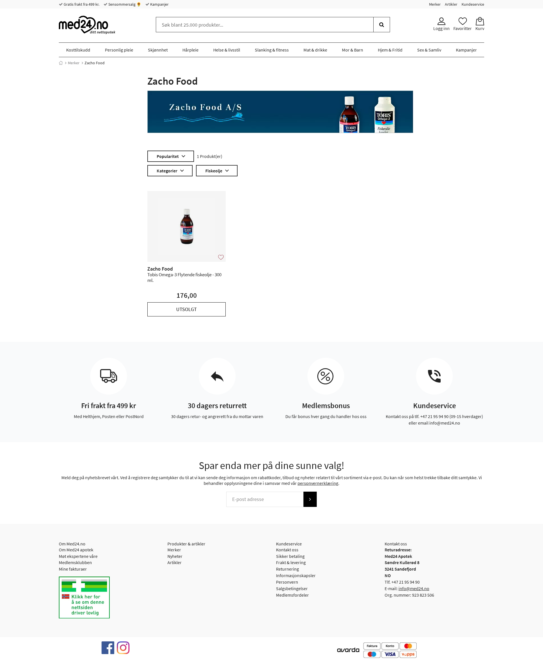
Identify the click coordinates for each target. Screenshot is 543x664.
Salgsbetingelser (292, 588)
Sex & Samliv (429, 50)
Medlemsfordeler (292, 595)
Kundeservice (473, 4)
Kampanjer (159, 4)
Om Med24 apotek (76, 549)
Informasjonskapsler (296, 575)
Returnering (287, 569)
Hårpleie (190, 50)
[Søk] (381, 24)
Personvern (287, 582)
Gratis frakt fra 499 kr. (81, 4)
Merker (435, 4)
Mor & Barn (352, 50)
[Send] (310, 499)
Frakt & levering (291, 562)
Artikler (451, 4)
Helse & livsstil (226, 50)
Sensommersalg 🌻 (124, 4)
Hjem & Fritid (390, 50)
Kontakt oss (287, 549)
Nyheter (174, 556)
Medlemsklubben (75, 562)
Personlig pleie (119, 50)
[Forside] (61, 62)
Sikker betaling (290, 556)
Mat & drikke (315, 50)
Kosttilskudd (78, 50)
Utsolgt (186, 309)
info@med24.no (413, 588)
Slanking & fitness (272, 50)
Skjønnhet (158, 50)
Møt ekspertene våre (78, 556)
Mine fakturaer (73, 569)
